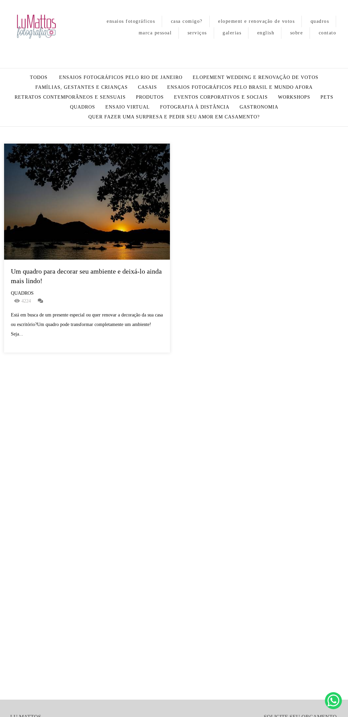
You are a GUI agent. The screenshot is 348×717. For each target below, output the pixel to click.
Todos (39, 77)
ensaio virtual (127, 107)
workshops (294, 97)
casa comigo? (187, 21)
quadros (320, 21)
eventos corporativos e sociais (221, 97)
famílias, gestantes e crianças (81, 87)
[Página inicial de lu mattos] (42, 27)
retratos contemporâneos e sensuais (70, 97)
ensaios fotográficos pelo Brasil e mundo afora (240, 87)
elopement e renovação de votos (256, 21)
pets (326, 97)
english (266, 32)
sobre (296, 32)
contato (327, 32)
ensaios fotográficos (131, 21)
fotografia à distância (194, 107)
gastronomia (259, 107)
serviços (197, 32)
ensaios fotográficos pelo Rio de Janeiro (120, 77)
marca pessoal (155, 32)
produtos (150, 97)
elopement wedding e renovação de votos (255, 77)
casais (147, 87)
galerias (232, 32)
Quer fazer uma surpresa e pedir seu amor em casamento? (174, 117)
